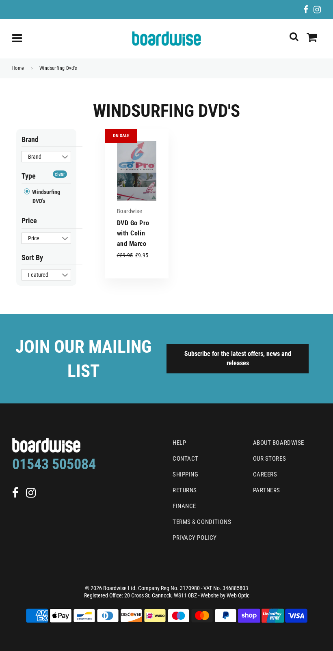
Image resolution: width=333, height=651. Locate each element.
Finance (184, 506)
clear (60, 174)
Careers (265, 474)
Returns (185, 490)
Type (29, 176)
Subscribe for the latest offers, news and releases (237, 358)
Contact (186, 458)
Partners (266, 490)
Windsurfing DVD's (45, 196)
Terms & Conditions (202, 522)
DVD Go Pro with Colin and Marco (133, 233)
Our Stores (269, 458)
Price (29, 220)
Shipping (185, 474)
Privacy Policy (195, 537)
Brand (30, 139)
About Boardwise (278, 442)
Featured (38, 275)
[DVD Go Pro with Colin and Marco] (136, 170)
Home (18, 68)
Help (179, 442)
